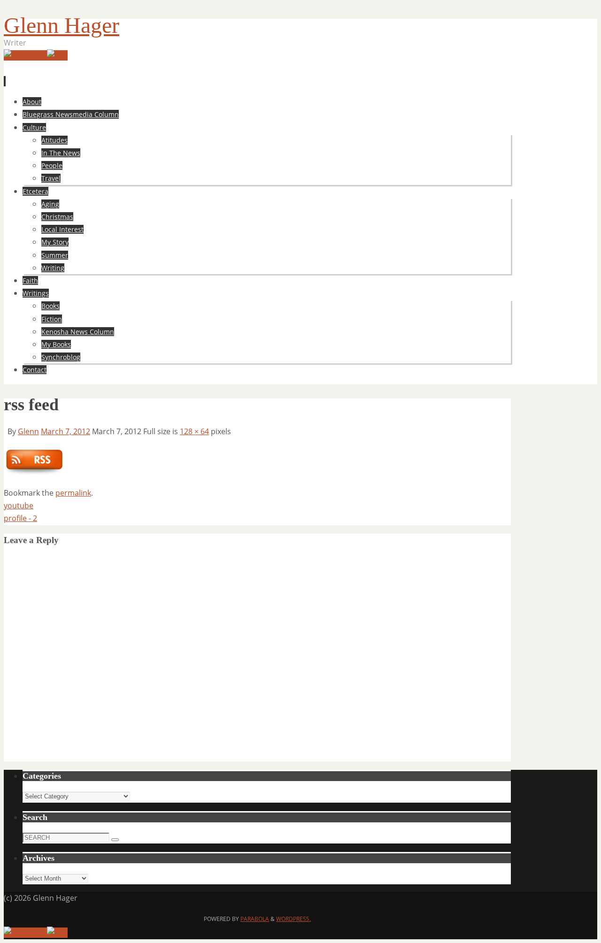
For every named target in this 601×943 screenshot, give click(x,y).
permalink (73, 493)
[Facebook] (25, 55)
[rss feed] (34, 473)
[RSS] (57, 55)
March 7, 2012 (65, 431)
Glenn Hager (61, 25)
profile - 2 (20, 518)
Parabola (254, 919)
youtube (18, 505)
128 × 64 (194, 431)
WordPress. (293, 919)
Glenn (28, 431)
